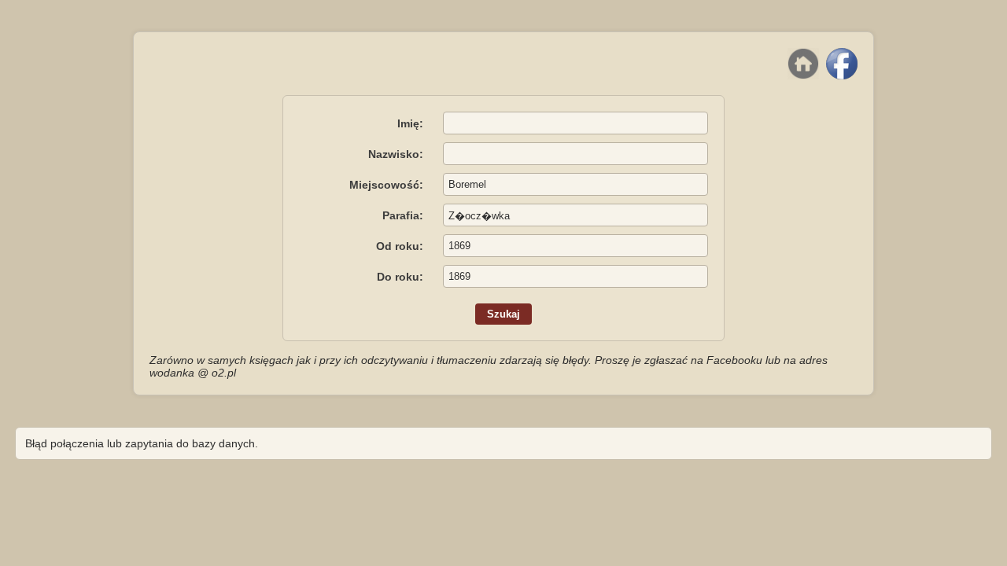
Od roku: (399, 246)
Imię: (410, 123)
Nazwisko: (395, 154)
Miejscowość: (386, 184)
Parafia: (402, 215)
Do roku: (400, 276)
